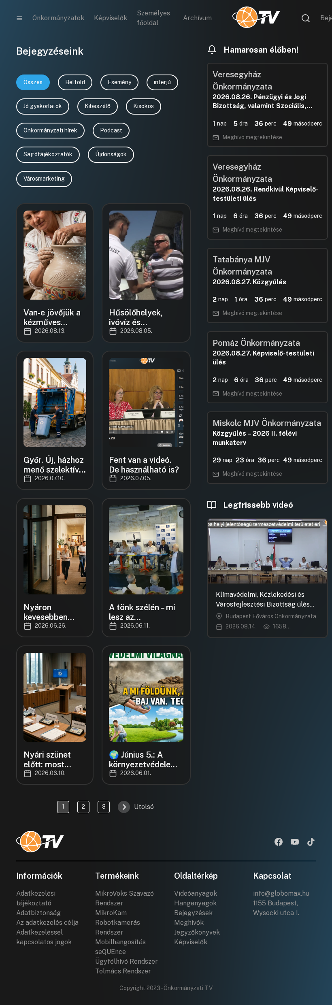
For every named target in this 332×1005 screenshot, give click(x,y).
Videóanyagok (195, 893)
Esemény (119, 82)
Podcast (111, 130)
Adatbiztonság (38, 913)
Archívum (197, 18)
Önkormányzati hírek (50, 130)
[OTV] (256, 18)
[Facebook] (278, 842)
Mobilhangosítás (120, 942)
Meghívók (189, 922)
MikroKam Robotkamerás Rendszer (117, 922)
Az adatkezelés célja (47, 922)
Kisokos (143, 106)
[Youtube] (295, 842)
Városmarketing (44, 178)
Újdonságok (111, 154)
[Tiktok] (311, 842)
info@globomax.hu (281, 893)
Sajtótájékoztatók (47, 154)
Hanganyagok (195, 903)
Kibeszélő (98, 106)
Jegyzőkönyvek (197, 932)
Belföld (75, 82)
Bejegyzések (193, 913)
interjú (162, 82)
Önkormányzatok (58, 18)
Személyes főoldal (153, 18)
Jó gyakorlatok (42, 106)
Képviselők (110, 18)
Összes (33, 82)
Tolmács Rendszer (123, 971)
